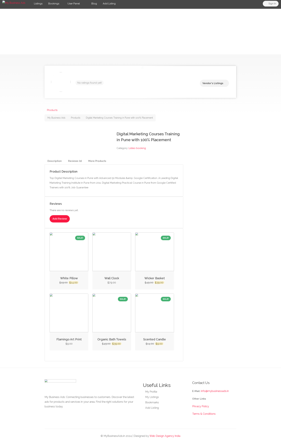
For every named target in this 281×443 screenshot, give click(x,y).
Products (52, 110)
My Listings (152, 397)
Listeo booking (137, 148)
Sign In (272, 3)
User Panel (73, 3)
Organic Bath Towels (111, 339)
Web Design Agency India (164, 435)
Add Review (60, 218)
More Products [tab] (97, 161)
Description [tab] (54, 161)
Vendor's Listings (212, 83)
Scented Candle (154, 339)
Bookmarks (152, 402)
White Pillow (69, 278)
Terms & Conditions (204, 413)
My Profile (151, 391)
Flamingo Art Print (69, 339)
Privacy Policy (200, 406)
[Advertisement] (140, 31)
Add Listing (109, 3)
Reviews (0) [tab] (75, 161)
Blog (94, 3)
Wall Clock (111, 278)
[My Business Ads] (13, 2)
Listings (38, 3)
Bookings (53, 3)
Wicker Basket (154, 278)
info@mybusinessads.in (215, 391)
